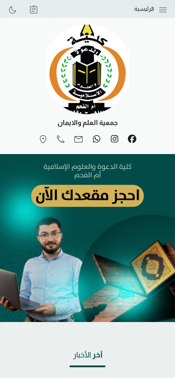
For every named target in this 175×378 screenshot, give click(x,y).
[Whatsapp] (96, 139)
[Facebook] (132, 139)
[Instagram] (114, 139)
